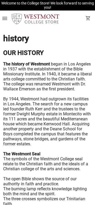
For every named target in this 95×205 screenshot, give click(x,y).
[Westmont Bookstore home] (35, 19)
